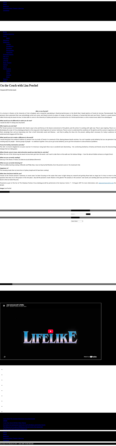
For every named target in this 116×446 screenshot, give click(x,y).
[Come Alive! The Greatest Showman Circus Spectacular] (6, 370)
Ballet (8, 38)
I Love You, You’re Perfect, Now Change (14, 423)
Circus (8, 73)
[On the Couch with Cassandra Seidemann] (6, 396)
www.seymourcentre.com (106, 183)
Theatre (5, 79)
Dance (5, 36)
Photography (10, 50)
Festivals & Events (8, 55)
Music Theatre (7, 63)
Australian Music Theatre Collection (13, 8)
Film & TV (6, 57)
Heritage (5, 59)
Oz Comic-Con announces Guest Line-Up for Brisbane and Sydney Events (24, 425)
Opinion (5, 65)
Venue (5, 81)
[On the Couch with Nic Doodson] (6, 412)
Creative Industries (8, 34)
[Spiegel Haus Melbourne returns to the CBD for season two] (6, 406)
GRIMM (5, 421)
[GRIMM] (6, 375)
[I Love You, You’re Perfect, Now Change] (6, 380)
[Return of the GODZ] (6, 401)
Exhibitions (6, 42)
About (5, 4)
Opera (5, 67)
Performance (7, 69)
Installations (9, 46)
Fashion (8, 44)
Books (5, 32)
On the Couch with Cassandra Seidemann (15, 429)
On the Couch (12, 90)
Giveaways (6, 10)
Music (8, 77)
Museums (9, 48)
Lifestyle (5, 61)
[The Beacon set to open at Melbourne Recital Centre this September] (6, 391)
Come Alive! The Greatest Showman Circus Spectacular (19, 419)
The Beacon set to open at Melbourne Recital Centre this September (23, 427)
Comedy (8, 75)
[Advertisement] (59, 271)
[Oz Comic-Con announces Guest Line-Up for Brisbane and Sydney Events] (6, 385)
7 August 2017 (4, 90)
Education (6, 40)
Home (5, 2)
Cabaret (8, 71)
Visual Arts (9, 52)
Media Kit (6, 6)
